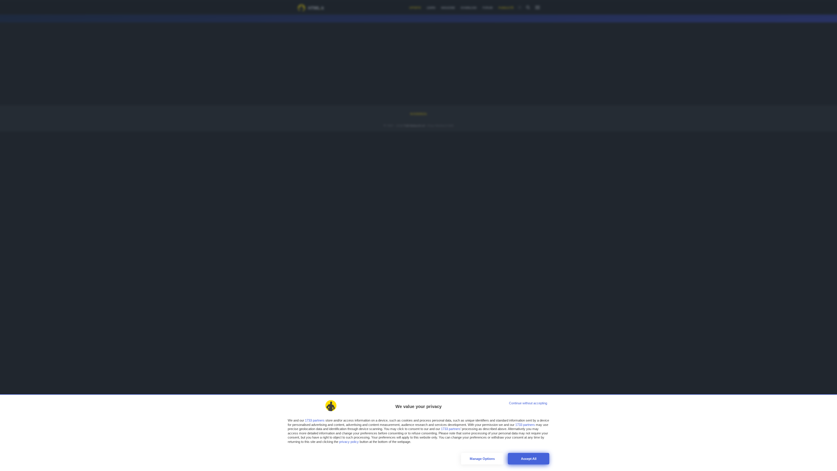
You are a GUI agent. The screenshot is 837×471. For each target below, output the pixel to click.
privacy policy (349, 442)
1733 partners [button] (315, 420)
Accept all (528, 459)
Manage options (482, 459)
